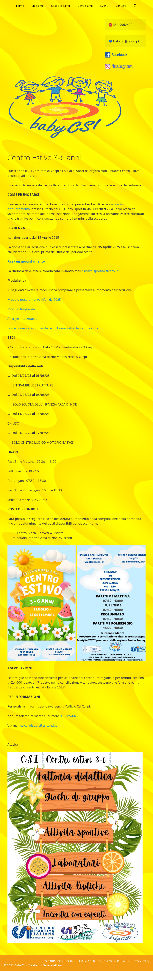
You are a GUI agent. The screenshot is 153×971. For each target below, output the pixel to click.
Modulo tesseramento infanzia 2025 (34, 299)
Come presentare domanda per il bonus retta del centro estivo (53, 328)
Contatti (121, 5)
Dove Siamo (85, 5)
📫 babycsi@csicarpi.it (125, 41)
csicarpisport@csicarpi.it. (100, 271)
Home (20, 5)
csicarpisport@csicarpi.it (38, 725)
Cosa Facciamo (60, 5)
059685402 (68, 716)
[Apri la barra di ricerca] (135, 5)
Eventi (104, 5)
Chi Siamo (38, 5)
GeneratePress (53, 965)
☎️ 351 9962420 (120, 24)
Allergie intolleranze (22, 318)
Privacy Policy (140, 961)
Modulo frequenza (21, 309)
